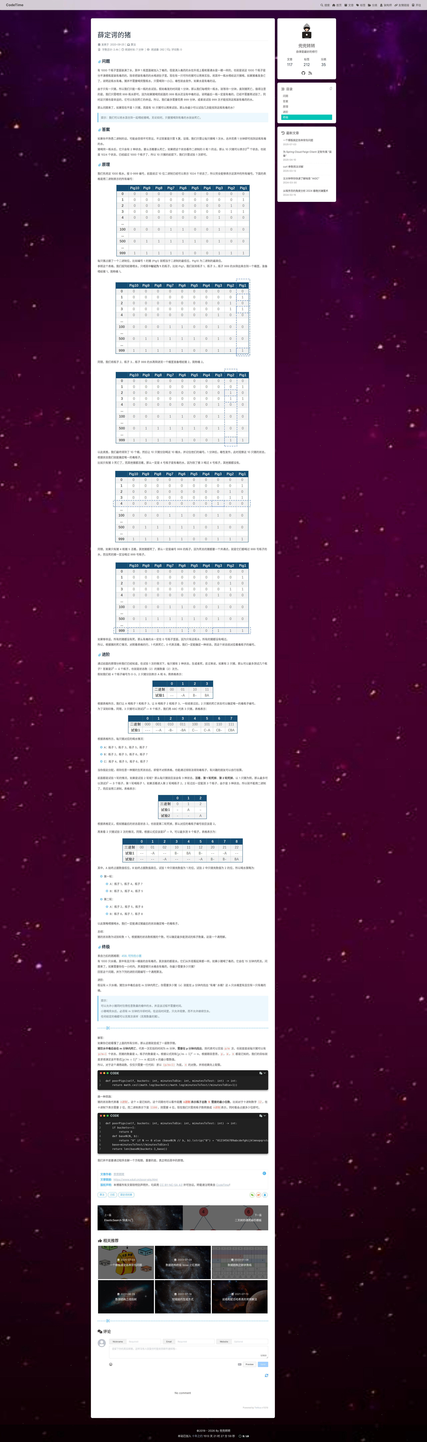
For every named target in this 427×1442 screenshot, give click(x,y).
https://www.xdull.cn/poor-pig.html (136, 1179)
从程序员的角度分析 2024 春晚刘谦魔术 (305, 190)
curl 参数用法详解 (293, 166)
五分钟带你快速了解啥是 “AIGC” (301, 178)
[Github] (303, 73)
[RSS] (310, 73)
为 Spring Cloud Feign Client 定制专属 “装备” (307, 153)
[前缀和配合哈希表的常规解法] (240, 1312)
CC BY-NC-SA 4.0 (171, 1185)
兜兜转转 (119, 1174)
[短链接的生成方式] (183, 1312)
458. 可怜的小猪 (131, 956)
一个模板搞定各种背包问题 (298, 140)
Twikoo (258, 1407)
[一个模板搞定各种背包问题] (126, 1278)
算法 (133, 44)
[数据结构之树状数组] (240, 1278)
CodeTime (14, 5)
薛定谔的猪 (126, 1194)
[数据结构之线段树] (126, 1312)
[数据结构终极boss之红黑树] (183, 1278)
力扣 (112, 1194)
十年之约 (197, 1436)
